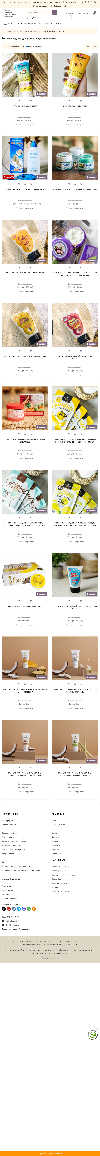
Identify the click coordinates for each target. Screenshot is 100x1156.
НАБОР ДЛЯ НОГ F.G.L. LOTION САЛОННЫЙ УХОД (25, 190)
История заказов (9, 899)
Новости (55, 837)
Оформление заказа (61, 883)
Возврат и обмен (10, 833)
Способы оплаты (9, 825)
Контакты (58, 23)
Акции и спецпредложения (14, 841)
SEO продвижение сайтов (50, 958)
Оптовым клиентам (60, 867)
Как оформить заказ (11, 821)
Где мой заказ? (72, 2)
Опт (52, 23)
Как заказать (32, 23)
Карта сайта (57, 854)
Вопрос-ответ (8, 854)
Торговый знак (58, 825)
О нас (17, 23)
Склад (54, 833)
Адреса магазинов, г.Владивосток (16, 929)
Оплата (47, 23)
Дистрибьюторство (60, 879)
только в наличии (35, 47)
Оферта (5, 862)
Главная (7, 31)
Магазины (24, 23)
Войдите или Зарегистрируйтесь (50, 1153)
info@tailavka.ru (55, 2)
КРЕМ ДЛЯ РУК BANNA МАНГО (75, 106)
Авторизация (41, 6)
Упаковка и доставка (61, 891)
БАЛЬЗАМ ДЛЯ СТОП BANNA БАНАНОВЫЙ (25, 606)
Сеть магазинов (59, 829)
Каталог (9, 24)
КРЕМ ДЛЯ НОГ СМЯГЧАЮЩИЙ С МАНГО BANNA (25, 273)
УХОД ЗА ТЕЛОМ (31, 31)
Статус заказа (8, 837)
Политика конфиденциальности (16, 866)
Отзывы (55, 841)
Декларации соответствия (63, 875)
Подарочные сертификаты (14, 850)
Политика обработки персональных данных (22, 870)
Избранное (7, 894)
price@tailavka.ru (11, 925)
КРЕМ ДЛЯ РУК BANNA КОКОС (25, 106)
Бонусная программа (11, 845)
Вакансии (56, 850)
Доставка (40, 23)
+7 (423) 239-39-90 (14, 2)
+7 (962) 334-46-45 (33, 2)
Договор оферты (59, 871)
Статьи (5, 858)
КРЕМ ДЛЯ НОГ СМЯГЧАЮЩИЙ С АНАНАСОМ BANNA (25, 356)
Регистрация (7, 890)
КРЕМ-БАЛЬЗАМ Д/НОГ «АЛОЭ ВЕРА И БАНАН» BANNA (75, 190)
